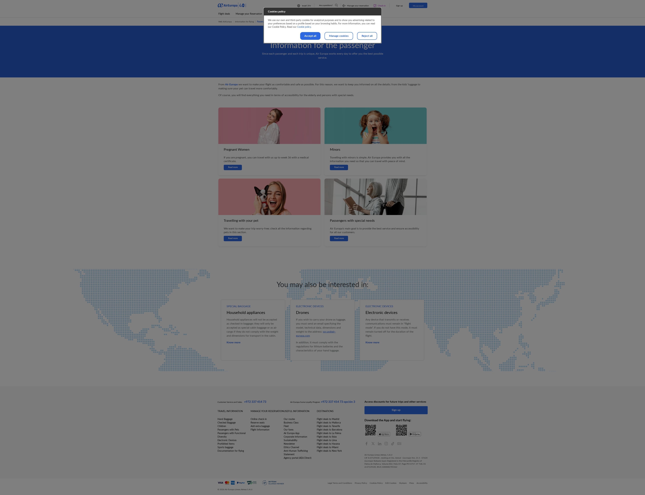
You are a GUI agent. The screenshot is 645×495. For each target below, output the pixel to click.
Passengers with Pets (228, 430)
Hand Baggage (225, 419)
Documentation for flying (231, 451)
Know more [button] (234, 342)
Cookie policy (304, 27)
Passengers (262, 22)
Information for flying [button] (244, 22)
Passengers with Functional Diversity (232, 435)
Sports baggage (225, 447)
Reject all (367, 36)
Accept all (310, 36)
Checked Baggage (227, 423)
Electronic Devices (227, 440)
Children (222, 426)
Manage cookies (339, 36)
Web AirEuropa (225, 22)
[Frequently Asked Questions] (336, 5)
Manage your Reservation (249, 14)
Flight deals (224, 14)
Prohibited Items (226, 444)
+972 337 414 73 (255, 401)
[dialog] (322, 25)
